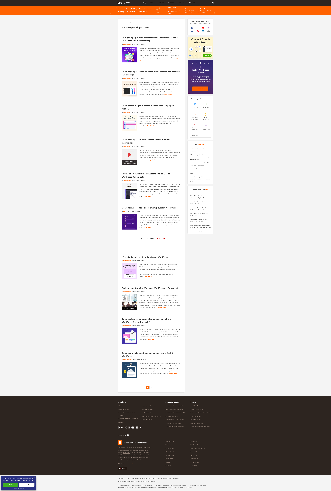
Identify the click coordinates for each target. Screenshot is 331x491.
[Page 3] (201, 232)
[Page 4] (203, 232)
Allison (125, 211)
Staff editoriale (127, 44)
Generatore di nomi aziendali (174, 406)
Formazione (171, 3)
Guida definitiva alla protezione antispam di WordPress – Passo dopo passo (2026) (200, 171)
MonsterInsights (170, 452)
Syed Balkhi (126, 453)
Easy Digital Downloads (197, 448)
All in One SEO (170, 448)
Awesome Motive (129, 481)
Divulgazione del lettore (138, 44)
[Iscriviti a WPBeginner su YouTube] (203, 28)
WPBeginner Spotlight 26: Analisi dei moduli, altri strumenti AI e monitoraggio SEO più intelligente (200, 157)
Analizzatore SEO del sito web (175, 420)
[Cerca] (213, 2)
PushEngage (194, 459)
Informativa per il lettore (139, 360)
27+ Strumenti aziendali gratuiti (175, 427)
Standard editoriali (123, 409)
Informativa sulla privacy (149, 406)
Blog (144, 3)
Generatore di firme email (173, 423)
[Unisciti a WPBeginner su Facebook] (192, 28)
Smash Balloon (170, 459)
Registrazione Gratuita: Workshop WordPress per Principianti (150, 288)
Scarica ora (200, 89)
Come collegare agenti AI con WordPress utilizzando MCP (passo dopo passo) (200, 179)
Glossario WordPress (196, 409)
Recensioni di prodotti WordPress (200, 413)
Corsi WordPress (195, 406)
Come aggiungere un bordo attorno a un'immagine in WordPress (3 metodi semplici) (146, 320)
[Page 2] (199, 232)
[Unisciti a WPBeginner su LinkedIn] (203, 31)
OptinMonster (170, 441)
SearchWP (193, 452)
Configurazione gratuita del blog (200, 427)
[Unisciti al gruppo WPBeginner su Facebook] (192, 31)
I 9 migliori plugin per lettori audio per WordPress (145, 257)
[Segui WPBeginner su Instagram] (208, 28)
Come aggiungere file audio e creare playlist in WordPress (149, 207)
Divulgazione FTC (147, 413)
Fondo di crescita (147, 420)
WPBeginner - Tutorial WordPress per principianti (123, 2)
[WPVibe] (200, 48)
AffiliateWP (193, 466)
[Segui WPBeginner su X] (197, 28)
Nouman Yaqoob (127, 360)
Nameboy (168, 466)
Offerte (161, 3)
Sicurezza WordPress (196, 423)
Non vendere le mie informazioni (151, 416)
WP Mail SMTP (170, 455)
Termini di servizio (147, 409)
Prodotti (181, 3)
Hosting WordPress (141, 481)
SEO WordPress (195, 420)
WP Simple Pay (194, 445)
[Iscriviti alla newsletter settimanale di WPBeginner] (208, 31)
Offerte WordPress (195, 416)
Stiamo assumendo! (138, 464)
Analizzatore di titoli (172, 416)
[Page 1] (198, 232)
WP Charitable (194, 462)
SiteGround (152, 481)
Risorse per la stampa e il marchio (128, 419)
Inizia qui (152, 3)
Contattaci (121, 422)
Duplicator (193, 441)
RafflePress (193, 455)
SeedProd (168, 462)
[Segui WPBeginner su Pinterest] (197, 31)
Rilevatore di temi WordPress (174, 409)
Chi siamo (121, 406)
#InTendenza (192, 3)
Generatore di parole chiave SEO (175, 413)
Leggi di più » (168, 94)
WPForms (168, 445)
